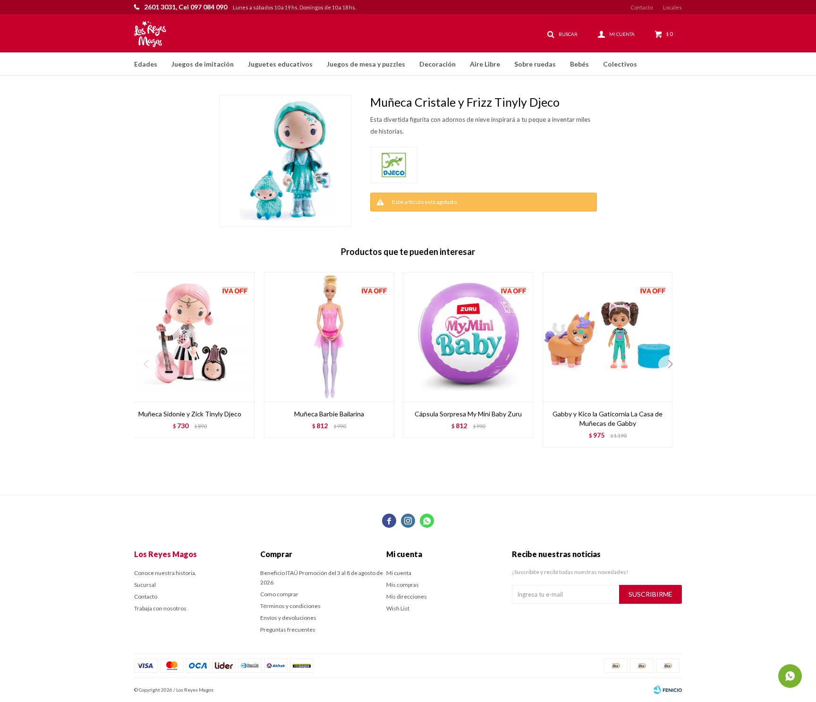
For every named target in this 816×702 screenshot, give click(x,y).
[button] (670, 364)
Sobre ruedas (535, 64)
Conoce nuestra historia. (165, 572)
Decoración (437, 64)
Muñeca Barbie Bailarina (329, 414)
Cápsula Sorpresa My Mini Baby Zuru (468, 414)
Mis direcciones (406, 596)
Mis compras (402, 584)
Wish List (397, 608)
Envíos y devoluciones (288, 617)
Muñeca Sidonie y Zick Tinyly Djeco (189, 414)
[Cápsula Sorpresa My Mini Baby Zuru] (468, 337)
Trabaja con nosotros (160, 608)
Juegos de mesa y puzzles (366, 64)
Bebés (579, 64)
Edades (145, 64)
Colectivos (620, 64)
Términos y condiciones (290, 605)
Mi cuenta (398, 572)
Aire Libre (485, 64)
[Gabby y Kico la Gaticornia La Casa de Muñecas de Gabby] (607, 337)
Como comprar (279, 594)
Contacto (641, 7)
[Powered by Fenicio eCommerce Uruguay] (668, 690)
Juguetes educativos (280, 64)
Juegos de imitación (202, 64)
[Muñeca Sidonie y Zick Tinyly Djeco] (190, 337)
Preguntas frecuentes (287, 629)
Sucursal (145, 584)
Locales (672, 7)
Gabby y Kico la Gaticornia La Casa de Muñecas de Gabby (607, 418)
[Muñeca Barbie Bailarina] (329, 337)
